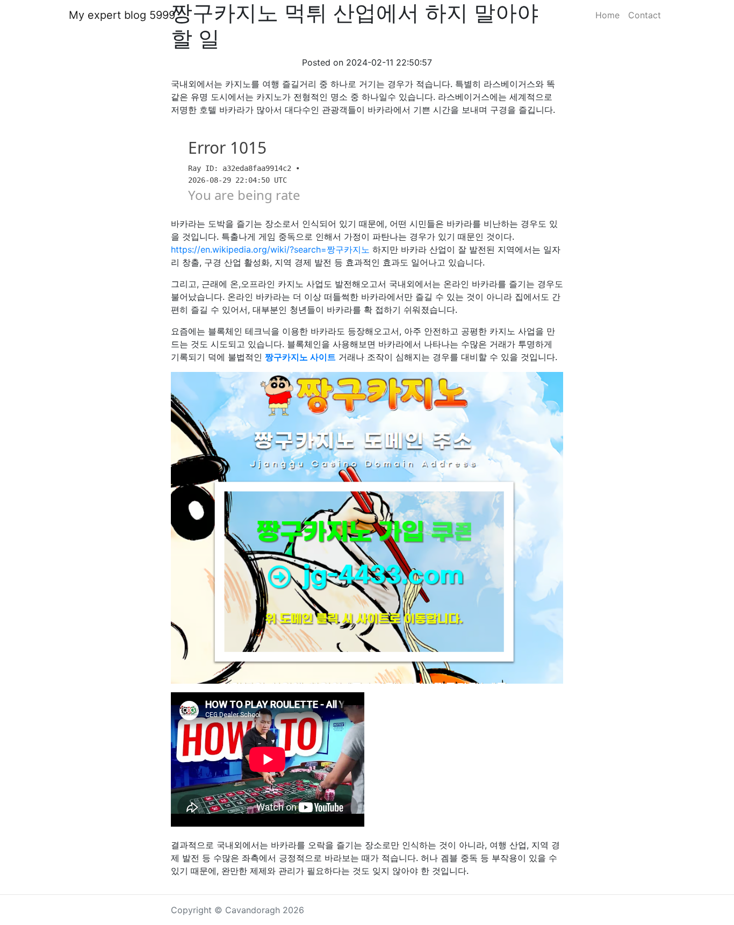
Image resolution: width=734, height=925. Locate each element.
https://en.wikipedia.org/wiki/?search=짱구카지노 (270, 249)
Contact (644, 15)
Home (607, 15)
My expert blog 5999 (122, 15)
